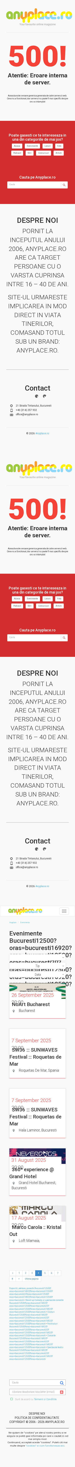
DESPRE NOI (37, 1413)
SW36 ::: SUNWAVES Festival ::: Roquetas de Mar (35, 1057)
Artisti (59, 153)
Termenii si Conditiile (45, 1399)
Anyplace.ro (42, 433)
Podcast (17, 153)
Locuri (48, 146)
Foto (59, 146)
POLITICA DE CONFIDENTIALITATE (37, 1417)
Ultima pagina (32, 1279)
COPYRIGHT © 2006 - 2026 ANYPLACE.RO (37, 1422)
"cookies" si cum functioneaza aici (45, 1445)
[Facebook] (36, 396)
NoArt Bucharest (31, 1004)
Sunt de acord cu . (35, 1399)
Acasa (17, 146)
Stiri (29, 153)
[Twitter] (44, 396)
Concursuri (43, 153)
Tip (37, 966)
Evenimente (32, 146)
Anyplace (39, 15)
